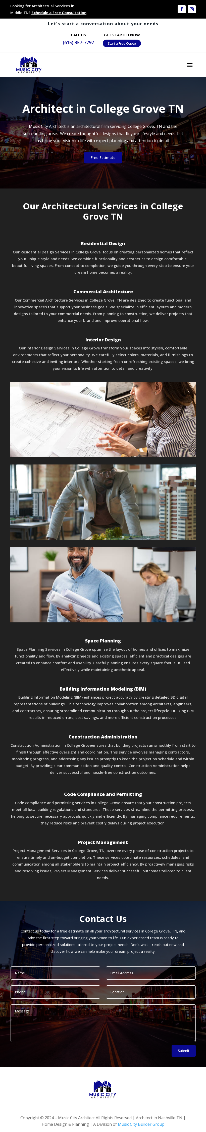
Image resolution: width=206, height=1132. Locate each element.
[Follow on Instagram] (192, 9)
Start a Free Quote (122, 43)
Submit (183, 1050)
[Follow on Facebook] (182, 9)
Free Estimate (103, 157)
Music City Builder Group (141, 1124)
